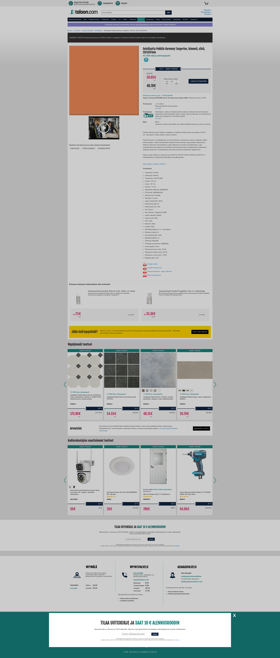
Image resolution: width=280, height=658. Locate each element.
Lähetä (155, 634)
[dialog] (140, 329)
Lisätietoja (176, 640)
